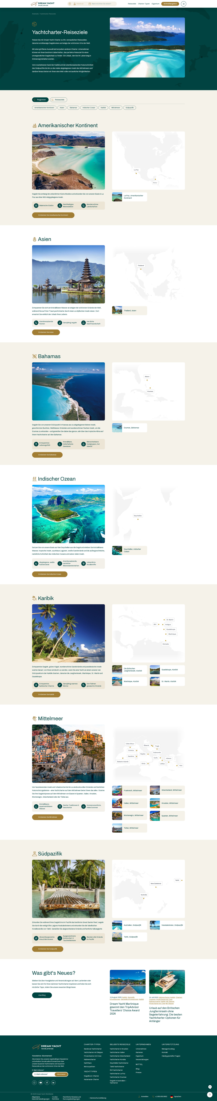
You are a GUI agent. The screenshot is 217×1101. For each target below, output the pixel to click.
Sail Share (88, 1063)
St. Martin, (169, 681)
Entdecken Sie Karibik (46, 694)
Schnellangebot (170, 4)
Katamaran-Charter (91, 1079)
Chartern (179, 997)
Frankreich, (133, 790)
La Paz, (133, 197)
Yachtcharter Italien (117, 1052)
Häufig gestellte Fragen (171, 1056)
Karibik (103, 108)
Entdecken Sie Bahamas (47, 455)
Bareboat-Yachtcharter (93, 1049)
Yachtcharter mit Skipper (93, 1052)
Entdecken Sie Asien (46, 332)
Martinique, (131, 681)
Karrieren (139, 1052)
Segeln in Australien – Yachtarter (118, 1082)
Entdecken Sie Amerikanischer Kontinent (53, 215)
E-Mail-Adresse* (38, 1070)
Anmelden (144, 1096)
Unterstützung (170, 1044)
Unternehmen (143, 1044)
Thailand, (130, 311)
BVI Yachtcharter (116, 1070)
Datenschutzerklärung (98, 1098)
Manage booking (168, 1049)
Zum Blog (42, 995)
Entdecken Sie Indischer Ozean (49, 574)
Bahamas (73, 108)
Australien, (132, 925)
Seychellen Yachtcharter (119, 1063)
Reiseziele (59, 100)
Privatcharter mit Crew (164, 999)
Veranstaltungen (142, 1059)
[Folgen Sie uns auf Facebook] (47, 1082)
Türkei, (131, 828)
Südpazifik (130, 108)
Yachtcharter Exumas (118, 1077)
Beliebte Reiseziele (120, 1044)
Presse (138, 1072)
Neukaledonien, (172, 925)
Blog (137, 1069)
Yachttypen (90, 1071)
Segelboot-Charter (91, 1076)
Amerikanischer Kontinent (44, 108)
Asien (62, 108)
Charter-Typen (92, 1044)
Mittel (139, 1064)
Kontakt (165, 1052)
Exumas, (131, 428)
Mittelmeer (115, 108)
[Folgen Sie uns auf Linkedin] (53, 1082)
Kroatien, (170, 803)
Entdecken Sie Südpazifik (47, 949)
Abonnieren (61, 1074)
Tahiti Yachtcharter (117, 1066)
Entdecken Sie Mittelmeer (47, 817)
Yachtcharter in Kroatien (119, 1049)
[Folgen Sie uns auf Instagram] (34, 1082)
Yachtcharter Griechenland (120, 1056)
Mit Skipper (170, 1001)
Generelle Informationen (129, 999)
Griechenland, (172, 790)
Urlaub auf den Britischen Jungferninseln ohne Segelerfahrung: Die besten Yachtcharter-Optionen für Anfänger (165, 1015)
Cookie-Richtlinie (55, 1098)
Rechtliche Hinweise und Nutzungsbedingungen (72, 1098)
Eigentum (155, 4)
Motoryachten (89, 1066)
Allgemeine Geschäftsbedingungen (41, 1098)
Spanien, (170, 816)
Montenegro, (133, 815)
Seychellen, (132, 550)
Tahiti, (131, 937)
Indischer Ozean (89, 108)
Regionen (41, 100)
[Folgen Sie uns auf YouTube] (40, 1082)
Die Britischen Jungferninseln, (133, 670)
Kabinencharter (164, 997)
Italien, (131, 803)
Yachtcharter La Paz (117, 1073)
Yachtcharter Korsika (118, 1059)
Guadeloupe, (170, 670)
